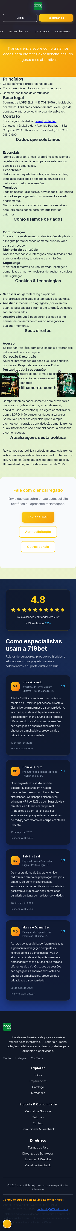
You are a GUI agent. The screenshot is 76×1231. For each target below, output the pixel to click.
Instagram (21, 1058)
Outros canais (38, 547)
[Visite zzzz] (7, 1027)
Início (38, 1075)
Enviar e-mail (38, 517)
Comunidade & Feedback (38, 1129)
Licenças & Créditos (38, 1159)
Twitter (7, 1058)
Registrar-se (56, 17)
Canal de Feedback (38, 1165)
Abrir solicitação (38, 532)
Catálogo (38, 1087)
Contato (38, 1123)
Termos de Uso (38, 1147)
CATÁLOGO (42, 31)
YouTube (37, 1058)
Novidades (38, 1093)
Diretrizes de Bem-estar (38, 1153)
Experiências (38, 1081)
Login (20, 17)
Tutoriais (38, 1117)
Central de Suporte (38, 1111)
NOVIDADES (62, 31)
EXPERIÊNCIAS (18, 31)
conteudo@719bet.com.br (52, 1209)
